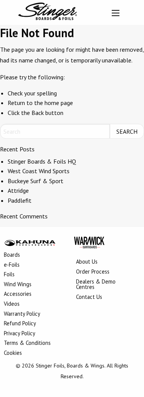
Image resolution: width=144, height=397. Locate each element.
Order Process (92, 272)
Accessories (17, 294)
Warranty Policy (22, 314)
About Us (87, 262)
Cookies (13, 353)
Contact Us (89, 297)
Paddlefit (19, 200)
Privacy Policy (19, 334)
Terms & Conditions (27, 343)
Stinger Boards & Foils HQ (42, 161)
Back (37, 112)
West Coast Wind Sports (39, 171)
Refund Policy (20, 324)
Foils (9, 275)
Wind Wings (17, 285)
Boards (12, 255)
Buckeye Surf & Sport (35, 181)
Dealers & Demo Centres (96, 284)
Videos (12, 304)
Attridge (18, 190)
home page (59, 103)
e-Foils (12, 265)
